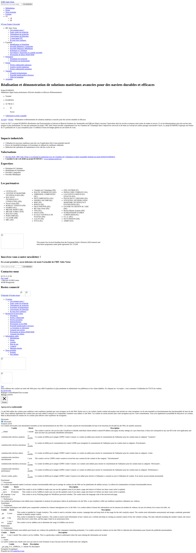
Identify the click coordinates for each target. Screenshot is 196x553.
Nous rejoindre (10, 12)
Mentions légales (16, 348)
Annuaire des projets (17, 330)
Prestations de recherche (18, 59)
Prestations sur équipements (20, 61)
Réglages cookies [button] (7, 393)
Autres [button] (3, 537)
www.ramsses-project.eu (53, 159)
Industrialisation (15, 322)
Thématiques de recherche (19, 34)
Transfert (8, 71)
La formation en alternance (19, 328)
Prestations (9, 57)
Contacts (13, 346)
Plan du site (14, 344)
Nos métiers (14, 354)
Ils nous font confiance (18, 40)
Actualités (9, 79)
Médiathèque (10, 8)
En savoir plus (6, 390)
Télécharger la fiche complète (16, 116)
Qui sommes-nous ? (17, 30)
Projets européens (16, 320)
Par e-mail (4, 278)
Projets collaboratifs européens (21, 69)
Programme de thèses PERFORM (22, 55)
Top (2, 386)
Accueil (3, 120)
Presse (7, 10)
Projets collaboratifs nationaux (21, 65)
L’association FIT (16, 38)
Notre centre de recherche (19, 32)
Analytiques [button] (5, 503)
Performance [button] (5, 497)
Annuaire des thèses (17, 334)
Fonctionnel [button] (5, 480)
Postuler (13, 352)
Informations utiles (12, 336)
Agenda (13, 342)
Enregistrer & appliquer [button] (9, 549)
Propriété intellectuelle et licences (22, 75)
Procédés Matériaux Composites (21, 46)
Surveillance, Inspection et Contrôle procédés (26, 53)
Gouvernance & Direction (19, 36)
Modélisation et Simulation (19, 44)
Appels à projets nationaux (19, 67)
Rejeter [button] (15, 393)
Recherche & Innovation (14, 314)
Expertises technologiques (19, 307)
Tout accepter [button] (23, 393)
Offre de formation (16, 77)
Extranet (8, 14)
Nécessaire (7, 422)
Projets (7, 63)
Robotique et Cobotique (18, 51)
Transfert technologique (18, 73)
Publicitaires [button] (5, 526)
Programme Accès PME (18, 324)
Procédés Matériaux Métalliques (21, 48)
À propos (8, 299)
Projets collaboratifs (17, 318)
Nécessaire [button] (5, 419)
